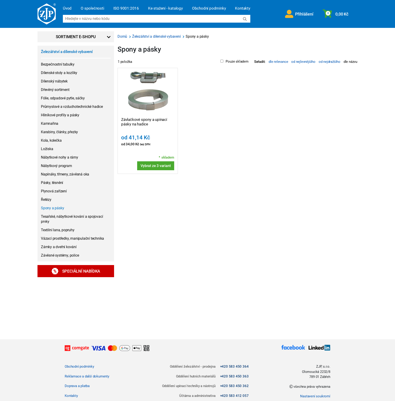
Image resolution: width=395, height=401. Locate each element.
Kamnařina (49, 123)
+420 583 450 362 (234, 386)
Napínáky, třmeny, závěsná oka (65, 174)
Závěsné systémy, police (60, 255)
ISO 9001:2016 (126, 8)
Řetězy (46, 199)
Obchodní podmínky (209, 8)
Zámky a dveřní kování (59, 247)
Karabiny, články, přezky (59, 132)
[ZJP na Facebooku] (293, 348)
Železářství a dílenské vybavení (67, 51)
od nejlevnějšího (303, 62)
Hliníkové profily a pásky (60, 115)
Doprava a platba (77, 386)
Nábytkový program (56, 166)
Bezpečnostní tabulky (58, 64)
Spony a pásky (52, 208)
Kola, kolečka (51, 140)
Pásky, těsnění (52, 183)
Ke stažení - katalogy (165, 8)
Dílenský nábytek (54, 81)
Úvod (67, 8)
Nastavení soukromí (315, 396)
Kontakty (242, 8)
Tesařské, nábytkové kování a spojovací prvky (72, 219)
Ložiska (47, 149)
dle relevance (278, 62)
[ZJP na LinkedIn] (317, 348)
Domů (122, 36)
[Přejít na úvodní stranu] (46, 14)
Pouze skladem (237, 61)
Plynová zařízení (54, 191)
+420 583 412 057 (234, 396)
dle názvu (350, 62)
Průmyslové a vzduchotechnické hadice (72, 106)
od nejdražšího (329, 62)
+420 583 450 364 (234, 366)
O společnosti (92, 8)
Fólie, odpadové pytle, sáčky (63, 98)
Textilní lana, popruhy (58, 230)
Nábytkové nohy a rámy (59, 157)
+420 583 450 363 (234, 376)
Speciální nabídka (81, 271)
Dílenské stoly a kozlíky (59, 73)
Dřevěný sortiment (55, 90)
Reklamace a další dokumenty (87, 376)
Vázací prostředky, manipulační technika (72, 238)
